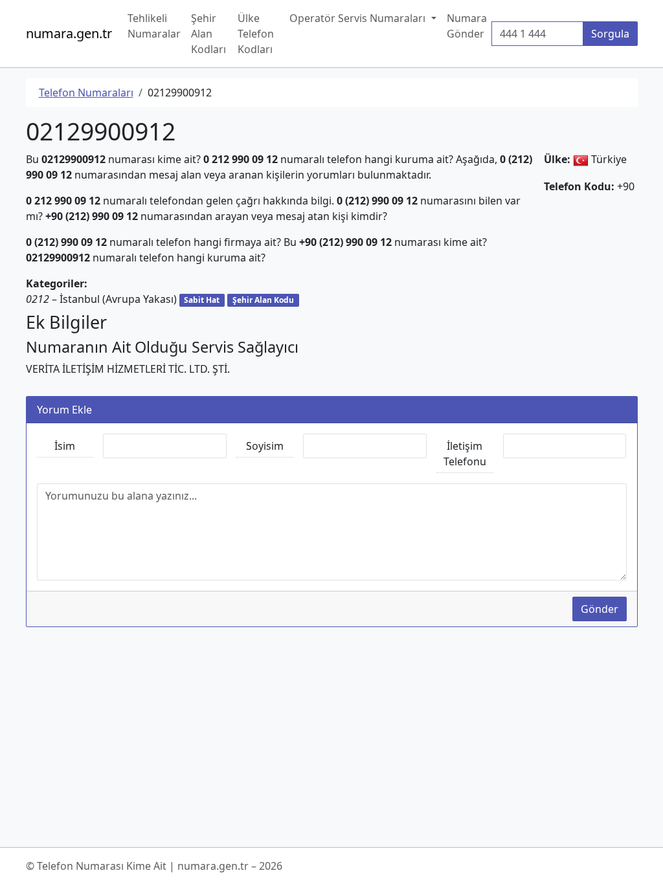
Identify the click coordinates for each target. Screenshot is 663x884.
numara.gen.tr (69, 33)
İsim (64, 446)
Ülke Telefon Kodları (256, 33)
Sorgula (610, 34)
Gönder (599, 609)
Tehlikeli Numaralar (154, 26)
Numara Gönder (467, 26)
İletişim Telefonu (465, 454)
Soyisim (265, 446)
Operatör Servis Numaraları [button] (358, 18)
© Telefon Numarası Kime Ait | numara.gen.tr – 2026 (154, 866)
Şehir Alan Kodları (208, 33)
